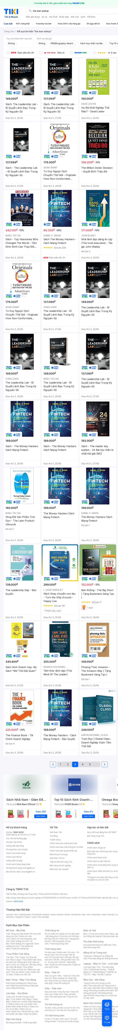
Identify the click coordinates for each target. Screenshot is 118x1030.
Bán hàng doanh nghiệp (60, 865)
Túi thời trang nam (54, 1015)
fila (39, 917)
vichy (34, 917)
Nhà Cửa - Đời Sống (93, 979)
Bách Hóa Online (92, 1003)
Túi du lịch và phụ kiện (99, 934)
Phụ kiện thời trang (93, 941)
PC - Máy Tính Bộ (95, 974)
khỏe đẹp (64, 16)
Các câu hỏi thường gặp (16, 838)
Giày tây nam (64, 992)
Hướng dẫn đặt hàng (15, 846)
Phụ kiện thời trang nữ (92, 945)
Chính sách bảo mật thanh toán (63, 843)
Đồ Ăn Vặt (93, 1014)
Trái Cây (9, 957)
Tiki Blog (54, 836)
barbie (46, 914)
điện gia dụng (33, 16)
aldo (104, 914)
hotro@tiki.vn (29, 868)
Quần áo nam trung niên (60, 964)
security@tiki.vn (28, 872)
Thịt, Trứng (20, 957)
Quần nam (61, 952)
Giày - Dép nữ (52, 972)
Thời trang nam (53, 949)
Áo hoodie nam (57, 957)
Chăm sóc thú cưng (92, 1006)
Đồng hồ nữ (99, 956)
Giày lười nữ (68, 980)
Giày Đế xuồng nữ (62, 983)
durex (67, 914)
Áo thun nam (50, 952)
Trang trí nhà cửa (90, 983)
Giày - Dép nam (53, 988)
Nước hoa (16, 1011)
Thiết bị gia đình (30, 1022)
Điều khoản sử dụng (58, 854)
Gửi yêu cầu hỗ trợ (14, 842)
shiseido (10, 917)
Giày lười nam (51, 992)
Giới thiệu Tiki (56, 832)
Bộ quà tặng (96, 1019)
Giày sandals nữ (60, 978)
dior (16, 914)
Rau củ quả (16, 960)
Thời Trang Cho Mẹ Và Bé (17, 934)
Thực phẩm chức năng (21, 999)
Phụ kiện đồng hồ (96, 958)
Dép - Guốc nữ (64, 976)
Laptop (108, 974)
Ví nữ (73, 1008)
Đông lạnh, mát (24, 962)
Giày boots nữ (55, 980)
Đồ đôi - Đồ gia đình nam (64, 960)
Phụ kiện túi (72, 1010)
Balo (85, 934)
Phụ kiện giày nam (58, 996)
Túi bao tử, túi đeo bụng (68, 1021)
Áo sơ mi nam (62, 955)
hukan (27, 917)
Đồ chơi (33, 934)
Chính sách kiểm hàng (16, 853)
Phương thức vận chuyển (17, 849)
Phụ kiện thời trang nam (99, 946)
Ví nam (48, 1019)
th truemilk (37, 914)
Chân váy (63, 939)
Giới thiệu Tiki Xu (57, 858)
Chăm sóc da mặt (14, 996)
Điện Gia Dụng (13, 1019)
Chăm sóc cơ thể (19, 1001)
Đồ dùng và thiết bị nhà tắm (101, 990)
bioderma (76, 914)
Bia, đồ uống (15, 967)
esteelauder (25, 914)
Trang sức (87, 956)
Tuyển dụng (55, 839)
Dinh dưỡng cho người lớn (22, 943)
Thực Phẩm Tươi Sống (17, 953)
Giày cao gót (50, 976)
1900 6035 (18, 901)
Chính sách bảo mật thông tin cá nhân (66, 847)
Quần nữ (63, 934)
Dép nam (59, 994)
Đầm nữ (54, 934)
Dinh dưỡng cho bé (19, 941)
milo (89, 914)
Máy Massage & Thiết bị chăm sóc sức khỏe (23, 1002)
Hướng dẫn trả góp (14, 860)
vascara (9, 914)
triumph (111, 914)
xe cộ (44, 16)
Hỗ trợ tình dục (28, 1011)
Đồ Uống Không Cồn (99, 1016)
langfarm (19, 917)
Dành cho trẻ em (19, 969)
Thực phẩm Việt (29, 960)
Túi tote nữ (61, 1010)
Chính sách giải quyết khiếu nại (63, 851)
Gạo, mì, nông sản (20, 964)
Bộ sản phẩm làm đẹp (22, 1012)
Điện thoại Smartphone (16, 983)
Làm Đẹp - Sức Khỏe (17, 993)
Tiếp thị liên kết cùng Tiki (61, 862)
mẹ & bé (53, 16)
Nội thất (96, 988)
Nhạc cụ (104, 995)
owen (53, 914)
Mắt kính (107, 945)
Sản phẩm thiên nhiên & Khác (21, 1005)
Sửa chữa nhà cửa (96, 985)
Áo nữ (47, 934)
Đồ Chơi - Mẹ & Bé (15, 930)
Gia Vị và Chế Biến (96, 1011)
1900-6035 (18, 832)
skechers (96, 914)
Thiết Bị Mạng (98, 972)
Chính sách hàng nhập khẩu (18, 864)
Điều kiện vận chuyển (59, 869)
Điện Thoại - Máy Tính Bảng (21, 979)
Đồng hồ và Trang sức (95, 952)
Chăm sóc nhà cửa (22, 974)
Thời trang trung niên (59, 943)
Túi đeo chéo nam (60, 1019)
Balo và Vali (89, 930)
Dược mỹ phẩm (30, 1014)
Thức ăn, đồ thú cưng (20, 972)
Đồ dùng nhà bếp (13, 1022)
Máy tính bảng (18, 988)
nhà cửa (75, 16)
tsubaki (45, 917)
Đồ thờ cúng (93, 995)
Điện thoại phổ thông (20, 985)
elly (83, 914)
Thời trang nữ (52, 930)
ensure (60, 914)
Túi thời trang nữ (53, 1004)
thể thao (91, 16)
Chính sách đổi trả (14, 857)
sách (83, 16)
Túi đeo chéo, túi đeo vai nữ (57, 1008)
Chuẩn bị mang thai (20, 948)
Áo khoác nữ (65, 936)
